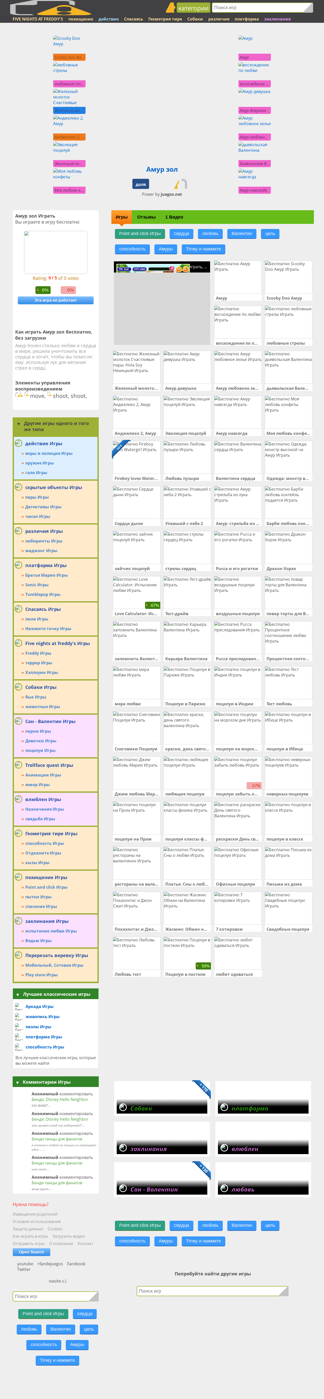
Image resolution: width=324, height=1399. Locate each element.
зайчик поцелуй (132, 568)
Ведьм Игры (38, 940)
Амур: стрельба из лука (238, 523)
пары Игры (37, 497)
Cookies (55, 1229)
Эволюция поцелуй (185, 433)
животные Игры (42, 706)
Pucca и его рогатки (237, 568)
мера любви (128, 704)
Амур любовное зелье (238, 388)
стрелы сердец (180, 568)
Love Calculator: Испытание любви (137, 613)
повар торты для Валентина (289, 613)
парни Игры (38, 731)
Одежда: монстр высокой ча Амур (289, 478)
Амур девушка (180, 388)
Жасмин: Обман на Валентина (187, 929)
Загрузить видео (68, 1236)
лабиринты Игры (44, 541)
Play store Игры (41, 975)
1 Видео (174, 217)
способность (44, 1344)
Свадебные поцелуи (288, 929)
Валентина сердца (235, 478)
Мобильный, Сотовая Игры (54, 965)
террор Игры (38, 663)
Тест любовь (279, 704)
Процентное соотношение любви (289, 659)
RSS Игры (41, 1273)
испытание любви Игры (51, 931)
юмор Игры (37, 784)
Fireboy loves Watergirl (137, 478)
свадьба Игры (40, 819)
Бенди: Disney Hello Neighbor (60, 1099)
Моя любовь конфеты (289, 433)
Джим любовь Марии (137, 794)
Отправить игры (29, 1243)
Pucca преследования (238, 659)
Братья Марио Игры (46, 575)
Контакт (85, 1243)
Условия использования (37, 1221)
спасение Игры (41, 906)
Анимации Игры (43, 775)
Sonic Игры (37, 585)
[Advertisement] (30, 111)
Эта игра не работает (55, 300)
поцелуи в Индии (234, 704)
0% (45, 290)
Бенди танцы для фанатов (57, 1139)
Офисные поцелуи (235, 884)
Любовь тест (128, 974)
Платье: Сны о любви (187, 884)
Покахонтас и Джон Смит (137, 929)
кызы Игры (37, 862)
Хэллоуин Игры (41, 672)
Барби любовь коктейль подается (289, 523)
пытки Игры (38, 897)
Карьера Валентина (186, 659)
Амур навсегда (232, 433)
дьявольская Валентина (289, 388)
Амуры (77, 1344)
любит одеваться (234, 974)
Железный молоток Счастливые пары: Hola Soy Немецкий (137, 388)
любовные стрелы (286, 343)
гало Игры (36, 472)
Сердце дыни (129, 523)
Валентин (60, 1329)
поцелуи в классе (285, 839)
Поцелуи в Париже (185, 704)
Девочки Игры (40, 741)
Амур (221, 298)
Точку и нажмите (57, 1360)
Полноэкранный (160, 184)
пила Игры (36, 619)
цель (89, 1329)
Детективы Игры (43, 507)
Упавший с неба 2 (184, 523)
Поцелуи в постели (185, 974)
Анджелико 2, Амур (135, 433)
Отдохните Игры (43, 853)
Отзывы (146, 217)
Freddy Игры (38, 653)
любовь (29, 1329)
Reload (186, 184)
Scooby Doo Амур (284, 298)
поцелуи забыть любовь (238, 794)
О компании (61, 1243)
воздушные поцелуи (238, 613)
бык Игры (35, 697)
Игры (122, 217)
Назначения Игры (44, 809)
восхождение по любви (238, 343)
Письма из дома (284, 884)
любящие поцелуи (185, 794)
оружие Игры (39, 463)
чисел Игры (37, 516)
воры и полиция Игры (49, 453)
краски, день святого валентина (187, 749)
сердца (84, 1313)
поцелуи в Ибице (285, 749)
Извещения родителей (35, 1214)
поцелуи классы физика (187, 839)
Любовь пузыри (182, 478)
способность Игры (44, 843)
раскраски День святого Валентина (238, 839)
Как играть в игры (30, 1236)
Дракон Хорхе (281, 568)
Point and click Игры (46, 887)
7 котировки (229, 929)
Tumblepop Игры (42, 594)
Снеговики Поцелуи (136, 749)
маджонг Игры (41, 550)
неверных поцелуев (287, 794)
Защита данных (28, 1229)
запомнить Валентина (137, 659)
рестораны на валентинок (137, 884)
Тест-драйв (176, 613)
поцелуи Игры (40, 750)
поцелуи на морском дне (238, 749)
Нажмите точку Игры (48, 628)
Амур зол (162, 169)
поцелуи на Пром (133, 839)
